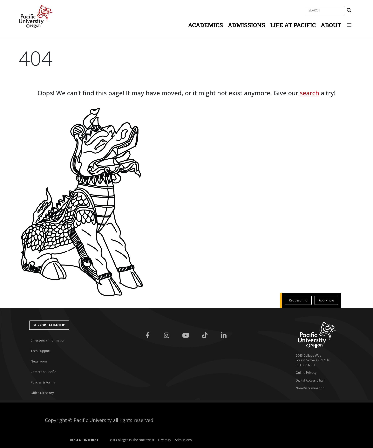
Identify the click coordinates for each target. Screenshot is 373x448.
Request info (298, 300)
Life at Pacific (293, 25)
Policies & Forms (43, 382)
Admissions (246, 25)
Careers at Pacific (43, 372)
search (309, 93)
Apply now (326, 300)
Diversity (164, 440)
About (331, 25)
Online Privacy (306, 372)
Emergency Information (48, 340)
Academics (205, 25)
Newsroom (39, 361)
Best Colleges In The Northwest (131, 440)
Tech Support (41, 351)
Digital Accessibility (309, 380)
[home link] (317, 334)
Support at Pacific (49, 325)
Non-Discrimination (310, 388)
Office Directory (42, 393)
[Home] (36, 16)
